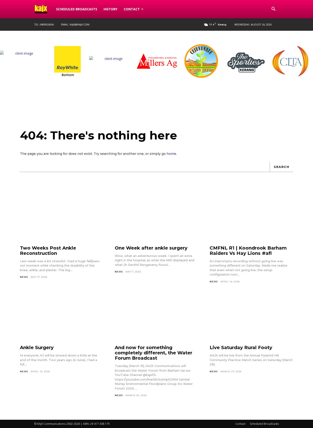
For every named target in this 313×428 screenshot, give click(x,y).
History (110, 9)
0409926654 (47, 24)
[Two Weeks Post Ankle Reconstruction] (61, 218)
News (24, 276)
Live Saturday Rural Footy (241, 347)
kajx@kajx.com (79, 24)
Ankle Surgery (37, 347)
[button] (273, 9)
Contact (132, 9)
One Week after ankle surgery (151, 248)
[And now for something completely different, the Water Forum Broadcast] (156, 317)
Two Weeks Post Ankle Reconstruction (48, 250)
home (171, 154)
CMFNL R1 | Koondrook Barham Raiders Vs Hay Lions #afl (248, 250)
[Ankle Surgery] (61, 317)
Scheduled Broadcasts (76, 9)
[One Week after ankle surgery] (156, 218)
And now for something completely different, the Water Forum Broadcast (153, 353)
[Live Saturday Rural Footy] (251, 317)
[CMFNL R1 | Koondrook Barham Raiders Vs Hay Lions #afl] (251, 218)
